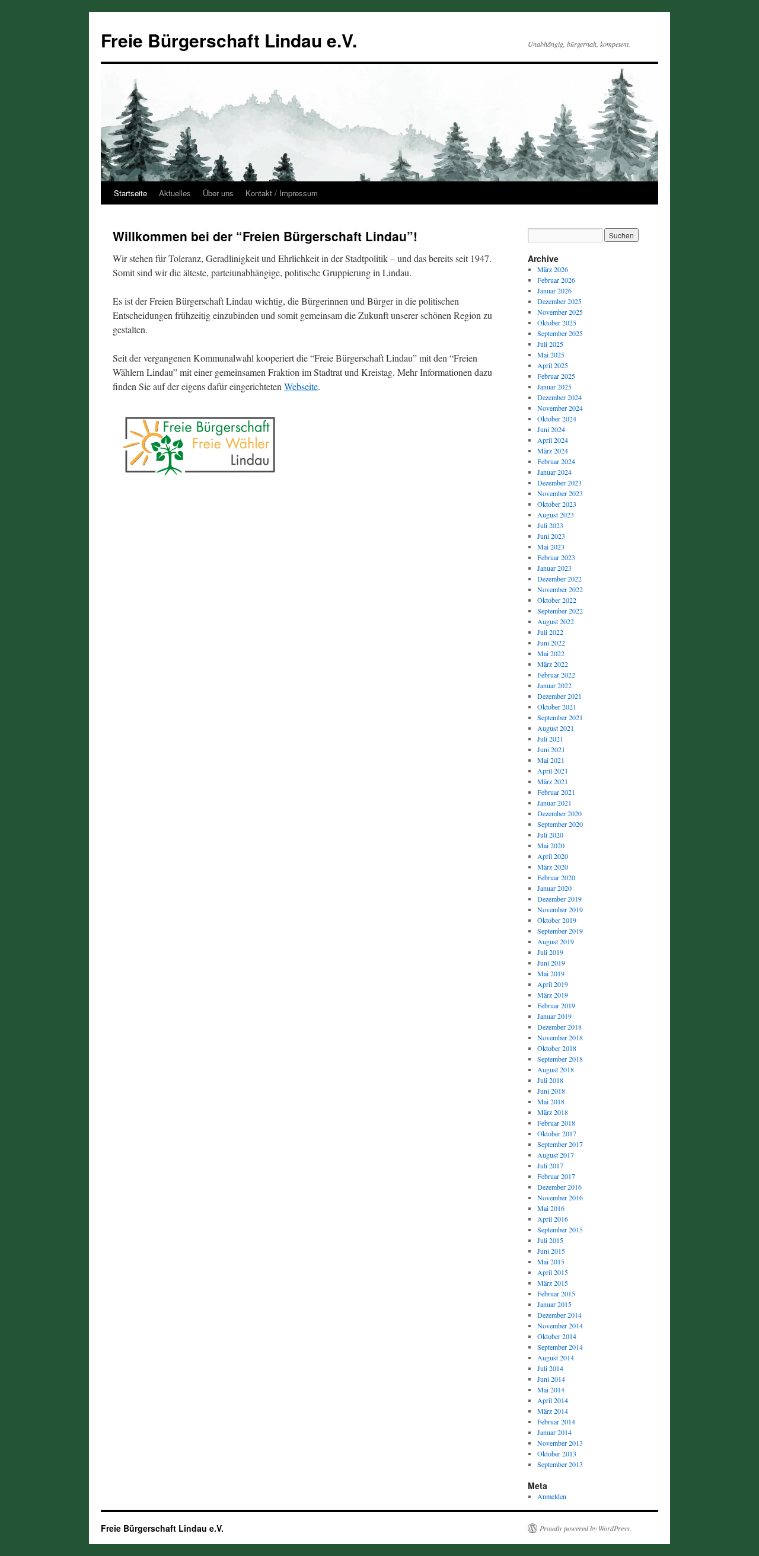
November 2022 (560, 589)
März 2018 (552, 1112)
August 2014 (555, 1357)
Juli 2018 (550, 1080)
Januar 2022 (554, 685)
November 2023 (560, 493)
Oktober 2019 (556, 920)
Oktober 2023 (556, 504)
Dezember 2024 (559, 397)
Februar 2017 (556, 1176)
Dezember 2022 (559, 578)
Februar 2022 (556, 674)
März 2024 (552, 450)
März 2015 (552, 1282)
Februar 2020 (556, 877)
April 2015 (552, 1272)
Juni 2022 (551, 642)
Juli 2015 (550, 1240)
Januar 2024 (554, 472)
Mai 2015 (551, 1261)
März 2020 (552, 866)
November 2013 (560, 1443)
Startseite (130, 193)
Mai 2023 (551, 546)
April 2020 (552, 856)
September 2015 (560, 1229)
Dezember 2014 (559, 1314)
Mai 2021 (551, 760)
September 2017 (560, 1144)
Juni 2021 (551, 749)
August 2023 (555, 514)
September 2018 (560, 1058)
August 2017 (555, 1154)
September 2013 (560, 1464)
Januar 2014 (554, 1432)
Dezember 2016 (559, 1186)
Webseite (301, 386)
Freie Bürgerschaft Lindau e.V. (229, 40)
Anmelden (551, 1496)
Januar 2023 (554, 568)
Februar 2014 (556, 1421)
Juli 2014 (550, 1368)
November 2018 (560, 1037)
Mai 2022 (551, 653)
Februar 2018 (556, 1122)
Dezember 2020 (559, 813)
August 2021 (555, 728)
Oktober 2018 (556, 1048)
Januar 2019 (554, 1016)
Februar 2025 (556, 376)
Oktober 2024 (556, 418)
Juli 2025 (550, 344)
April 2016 (552, 1218)
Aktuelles (175, 193)
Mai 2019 (551, 973)
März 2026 (552, 269)
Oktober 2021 (556, 706)
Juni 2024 (551, 429)
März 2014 (552, 1411)
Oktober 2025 (556, 322)
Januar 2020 (554, 888)
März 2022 (552, 664)
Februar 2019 (556, 1005)
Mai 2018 (551, 1101)
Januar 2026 (554, 290)
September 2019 (560, 930)
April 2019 (552, 984)
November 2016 (560, 1197)
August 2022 (555, 621)
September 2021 (560, 717)
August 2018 (555, 1069)
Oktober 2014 (556, 1336)
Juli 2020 (550, 834)
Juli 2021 (550, 738)
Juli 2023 (550, 525)
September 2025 (560, 333)
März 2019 (552, 994)
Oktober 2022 (556, 600)
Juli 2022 (550, 632)
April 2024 (552, 440)
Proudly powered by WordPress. (586, 1528)
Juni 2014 (551, 1379)
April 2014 (552, 1400)
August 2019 (555, 941)
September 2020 (560, 824)
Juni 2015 (551, 1250)
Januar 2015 (554, 1304)
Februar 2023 (556, 557)
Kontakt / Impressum (281, 193)
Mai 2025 (551, 354)
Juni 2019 (551, 962)
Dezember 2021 (559, 696)
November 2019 (560, 909)
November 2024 (560, 408)
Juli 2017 (550, 1165)
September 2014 (560, 1346)
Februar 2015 (556, 1293)
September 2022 (560, 610)
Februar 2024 (556, 461)
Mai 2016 (551, 1208)
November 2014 (560, 1325)
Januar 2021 (554, 802)
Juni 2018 (551, 1090)
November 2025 (560, 312)
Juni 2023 (551, 536)
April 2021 (552, 770)
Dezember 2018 (559, 1026)
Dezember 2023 (559, 482)
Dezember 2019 (559, 898)
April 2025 (552, 365)
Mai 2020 (551, 845)
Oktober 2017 (556, 1133)
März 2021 (552, 781)
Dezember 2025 (559, 301)
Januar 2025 (554, 386)
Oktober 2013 (556, 1453)
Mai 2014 (551, 1389)
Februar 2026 (556, 280)
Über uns (218, 193)
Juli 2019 (550, 952)
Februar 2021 (556, 792)
